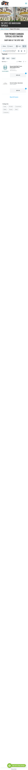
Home (2, 29)
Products (7, 29)
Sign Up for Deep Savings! (18, 765)
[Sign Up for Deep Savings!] (9, 765)
